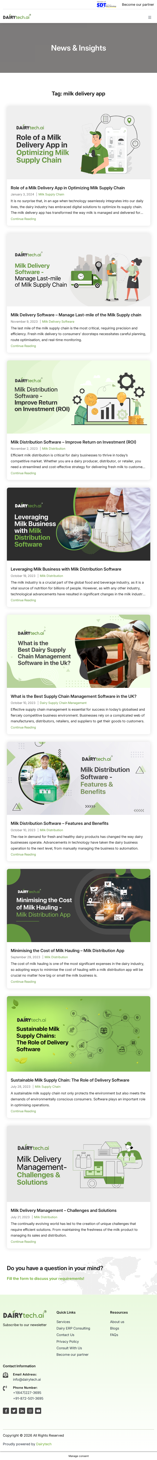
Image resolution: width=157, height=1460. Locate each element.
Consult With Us (69, 1348)
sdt (106, 4)
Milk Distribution (53, 448)
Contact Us (65, 1335)
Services (63, 1322)
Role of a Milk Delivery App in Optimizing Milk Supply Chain (68, 187)
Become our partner (138, 4)
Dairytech (44, 1444)
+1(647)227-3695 (27, 1393)
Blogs (114, 1328)
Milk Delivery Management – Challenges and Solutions (64, 1210)
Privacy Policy (67, 1341)
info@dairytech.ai (27, 1379)
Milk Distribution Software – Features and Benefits (60, 823)
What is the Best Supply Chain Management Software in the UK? (74, 696)
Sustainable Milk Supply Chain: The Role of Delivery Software (70, 1080)
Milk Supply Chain (51, 194)
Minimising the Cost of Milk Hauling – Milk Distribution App (67, 950)
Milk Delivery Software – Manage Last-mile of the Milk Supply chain (76, 314)
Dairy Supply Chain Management (63, 703)
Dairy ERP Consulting (73, 1328)
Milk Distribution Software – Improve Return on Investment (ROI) (73, 442)
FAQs (114, 1335)
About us (117, 1322)
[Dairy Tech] (17, 16)
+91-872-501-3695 (28, 1398)
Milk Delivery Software (58, 321)
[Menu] (148, 19)
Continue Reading (23, 219)
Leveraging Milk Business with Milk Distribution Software (66, 569)
